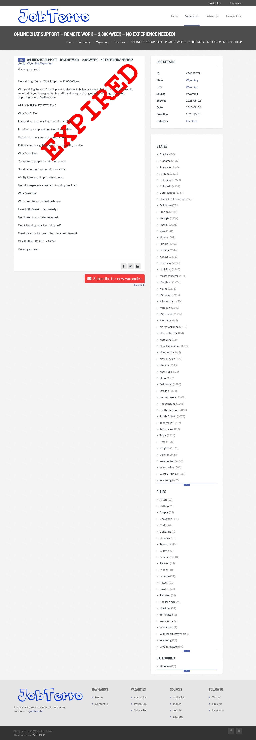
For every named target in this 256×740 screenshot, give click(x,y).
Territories (170, 429)
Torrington (169, 614)
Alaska (167, 154)
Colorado (170, 186)
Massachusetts (173, 275)
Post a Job (214, 3)
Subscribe (212, 16)
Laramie (167, 576)
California (170, 180)
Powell (167, 582)
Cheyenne (169, 518)
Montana (169, 320)
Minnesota (170, 301)
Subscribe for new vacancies (117, 278)
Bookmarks (236, 2)
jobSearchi (36, 711)
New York (169, 371)
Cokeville (167, 531)
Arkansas (170, 167)
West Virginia (172, 473)
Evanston (168, 544)
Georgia (169, 218)
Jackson (167, 563)
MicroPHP (38, 735)
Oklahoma (170, 384)
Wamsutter (168, 621)
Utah (167, 441)
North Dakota (172, 333)
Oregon (169, 390)
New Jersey (170, 352)
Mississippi (171, 314)
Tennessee (170, 422)
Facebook (218, 710)
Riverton (168, 595)
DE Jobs (178, 716)
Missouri (169, 307)
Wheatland (168, 627)
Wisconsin (170, 467)
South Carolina (173, 410)
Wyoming (33, 63)
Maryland (170, 282)
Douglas (167, 538)
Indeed (177, 703)
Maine (168, 288)
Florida (168, 211)
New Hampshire (174, 346)
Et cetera (191, 121)
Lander (167, 569)
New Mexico (171, 358)
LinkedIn (217, 703)
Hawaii (168, 224)
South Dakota (172, 416)
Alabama (169, 160)
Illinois (168, 243)
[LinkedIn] (138, 266)
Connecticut (172, 192)
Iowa (167, 231)
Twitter (216, 697)
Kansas (168, 256)
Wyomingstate (171, 646)
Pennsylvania (172, 397)
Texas (167, 435)
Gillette (167, 550)
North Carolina (173, 326)
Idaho (167, 237)
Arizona (169, 173)
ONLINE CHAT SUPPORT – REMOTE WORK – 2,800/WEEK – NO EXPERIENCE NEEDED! (80, 60)
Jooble (177, 710)
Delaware (169, 205)
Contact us (233, 16)
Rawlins (167, 589)
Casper (167, 512)
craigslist (178, 697)
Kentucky (170, 263)
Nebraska (169, 339)
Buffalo (167, 506)
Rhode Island (172, 403)
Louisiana (170, 269)
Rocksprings (170, 601)
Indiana (168, 250)
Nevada (169, 365)
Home (174, 16)
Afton (166, 499)
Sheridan (168, 608)
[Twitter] (131, 266)
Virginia (169, 448)
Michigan (170, 295)
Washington (171, 461)
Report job (139, 284)
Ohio (167, 378)
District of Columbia (176, 199)
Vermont (169, 454)
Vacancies (192, 16)
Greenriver (169, 557)
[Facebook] (124, 266)
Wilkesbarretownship (175, 633)
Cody (166, 525)
